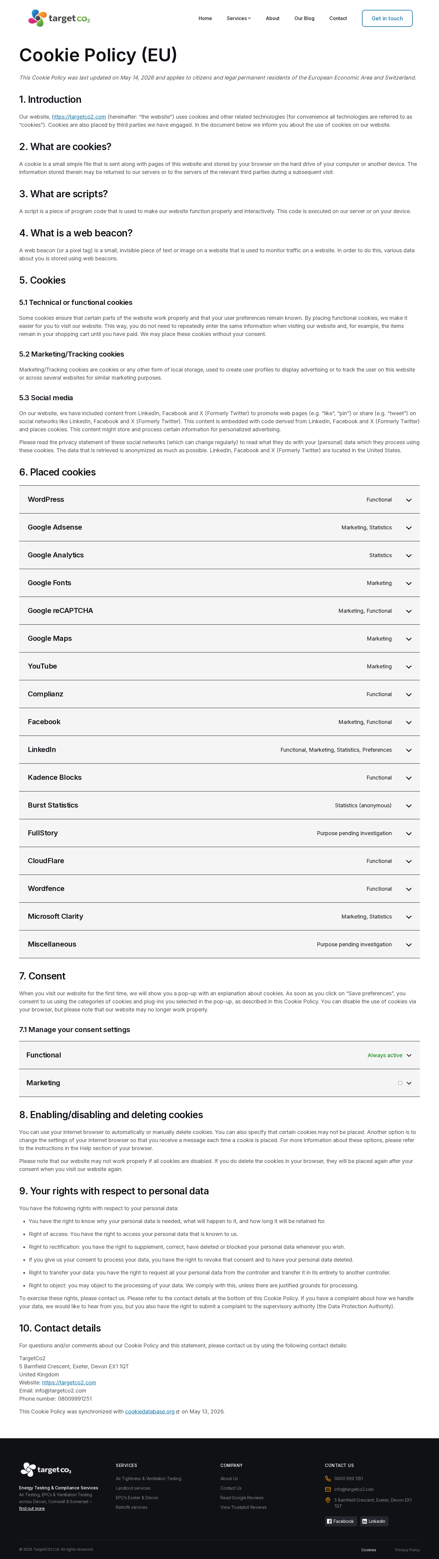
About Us (229, 1478)
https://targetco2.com (79, 117)
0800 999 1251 (348, 1478)
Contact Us (231, 1488)
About (273, 18)
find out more (32, 1508)
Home (205, 18)
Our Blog (304, 18)
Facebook (344, 1521)
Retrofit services (131, 1507)
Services (237, 18)
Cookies (368, 1550)
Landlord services (133, 1488)
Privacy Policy (407, 1550)
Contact (338, 18)
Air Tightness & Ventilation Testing (148, 1478)
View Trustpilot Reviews (243, 1507)
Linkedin (377, 1521)
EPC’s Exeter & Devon (137, 1497)
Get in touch (387, 18)
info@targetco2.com (354, 1489)
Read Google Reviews (242, 1497)
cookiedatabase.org (150, 1411)
